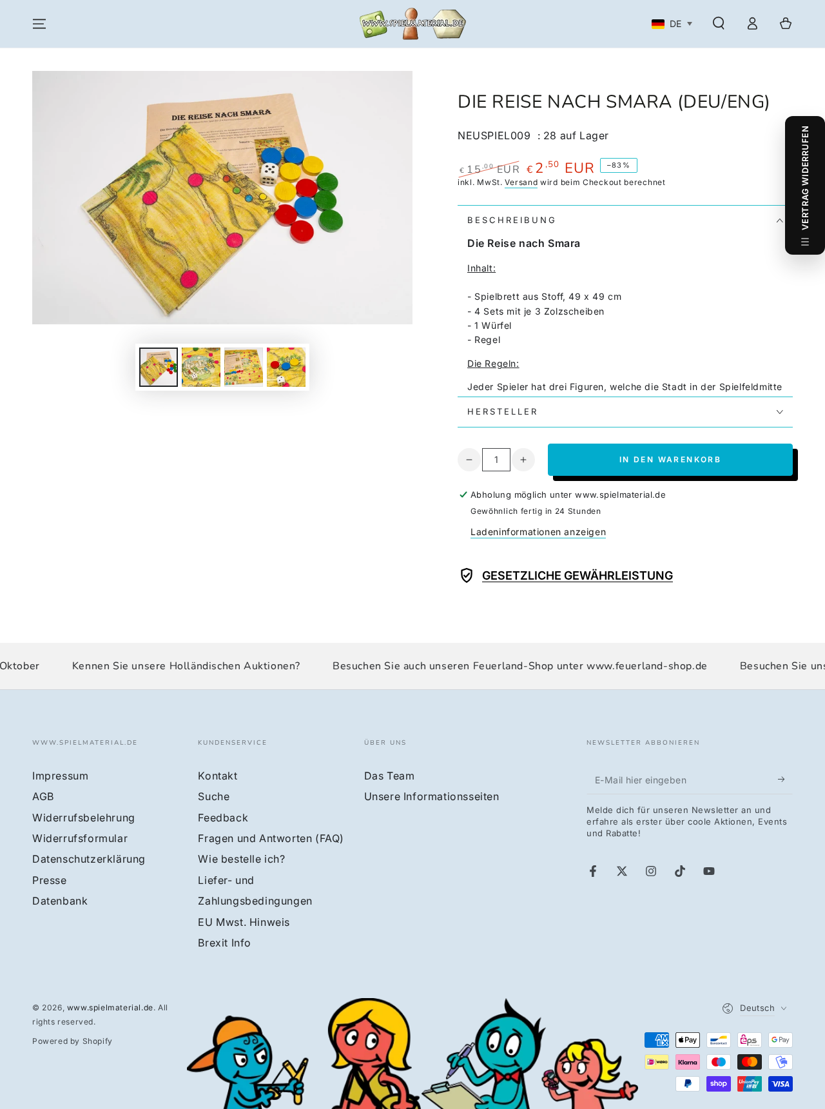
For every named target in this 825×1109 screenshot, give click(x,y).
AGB (43, 796)
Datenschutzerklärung (89, 858)
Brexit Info (224, 942)
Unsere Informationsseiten (432, 796)
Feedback (223, 817)
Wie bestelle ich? (241, 858)
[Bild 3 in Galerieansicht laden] (243, 367)
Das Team (389, 775)
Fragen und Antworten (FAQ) (271, 838)
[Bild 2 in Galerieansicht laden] (201, 367)
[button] (718, 23)
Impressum (60, 775)
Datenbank (60, 900)
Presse (49, 880)
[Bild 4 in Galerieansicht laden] (286, 367)
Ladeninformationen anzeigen (538, 531)
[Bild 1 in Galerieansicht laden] (158, 367)
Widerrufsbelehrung (83, 817)
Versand (521, 182)
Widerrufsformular (80, 838)
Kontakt (217, 775)
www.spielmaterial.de (110, 1007)
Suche (213, 796)
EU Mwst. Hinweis (244, 922)
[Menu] (39, 24)
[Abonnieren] (785, 779)
